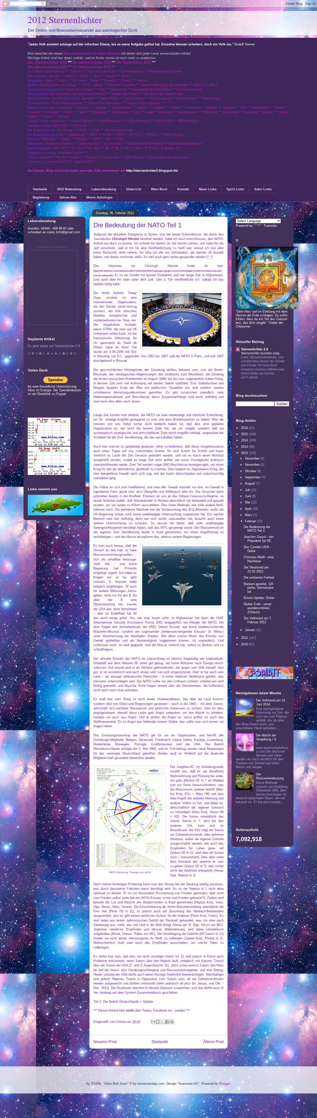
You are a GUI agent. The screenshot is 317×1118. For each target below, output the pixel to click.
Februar (251, 521)
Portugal (52, 112)
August (250, 483)
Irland (82, 112)
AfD (108, 139)
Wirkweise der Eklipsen (165, 71)
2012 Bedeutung (69, 189)
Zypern (268, 112)
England (158, 107)
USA (243, 107)
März (249, 515)
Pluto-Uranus (211, 98)
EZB (60, 134)
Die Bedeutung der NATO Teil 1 (257, 529)
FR (127, 148)
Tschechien (120, 112)
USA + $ (141, 148)
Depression (118, 89)
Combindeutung (132, 71)
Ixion (124, 76)
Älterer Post (213, 1042)
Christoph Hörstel (125, 239)
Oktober (251, 471)
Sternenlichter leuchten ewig (260, 353)
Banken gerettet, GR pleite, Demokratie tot (258, 587)
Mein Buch (159, 189)
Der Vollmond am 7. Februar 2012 (258, 620)
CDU (119, 139)
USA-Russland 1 (111, 121)
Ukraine (63, 116)
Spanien (101, 107)
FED (120, 134)
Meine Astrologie (99, 197)
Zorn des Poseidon (121, 85)
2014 (245, 440)
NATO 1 (135, 134)
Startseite (40, 189)
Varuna (110, 76)
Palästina (165, 112)
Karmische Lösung (189, 89)
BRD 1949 (210, 112)
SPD (96, 139)
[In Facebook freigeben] (167, 1021)
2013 (245, 447)
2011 (245, 638)
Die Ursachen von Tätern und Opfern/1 (78, 94)
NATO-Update (173, 134)
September (253, 477)
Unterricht (133, 189)
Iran (136, 112)
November (253, 464)
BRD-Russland (188, 121)
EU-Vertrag (65, 130)
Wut (102, 89)
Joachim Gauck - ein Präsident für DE (258, 539)
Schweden (98, 112)
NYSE (107, 134)
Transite (76, 71)
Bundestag (76, 134)
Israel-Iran (58, 121)
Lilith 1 (198, 85)
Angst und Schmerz (79, 89)
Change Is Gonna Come (102, 157)
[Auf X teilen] (162, 1021)
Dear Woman (134, 157)
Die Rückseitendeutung (270, 776)
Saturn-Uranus (160, 98)
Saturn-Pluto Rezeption (104, 103)
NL (117, 148)
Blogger (224, 1083)
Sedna (69, 76)
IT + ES (77, 148)
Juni (248, 496)
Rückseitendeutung (101, 71)
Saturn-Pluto (109, 98)
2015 (245, 434)
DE (107, 148)
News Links (207, 189)
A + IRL (93, 148)
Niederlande (260, 107)
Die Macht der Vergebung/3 (163, 94)
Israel (149, 112)
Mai (248, 502)
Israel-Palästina (82, 121)
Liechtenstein (187, 112)
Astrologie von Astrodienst (52, 246)
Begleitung (41, 197)
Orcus (84, 76)
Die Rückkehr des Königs (58, 85)
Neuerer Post (105, 1042)
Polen (68, 112)
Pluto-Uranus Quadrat (67, 103)
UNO (93, 134)
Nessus (142, 80)
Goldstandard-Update (183, 143)
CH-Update (230, 112)
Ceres (49, 80)
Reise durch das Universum (169, 157)
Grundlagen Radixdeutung (45, 71)
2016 (245, 428)
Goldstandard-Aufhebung (145, 143)
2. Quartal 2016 (82, 162)
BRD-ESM (60, 126)
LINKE (65, 139)
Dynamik (88, 98)
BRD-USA (165, 121)
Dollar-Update (88, 143)
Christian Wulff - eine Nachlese (259, 559)
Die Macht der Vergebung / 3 (266, 737)
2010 (245, 644)
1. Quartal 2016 (54, 162)
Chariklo (110, 80)
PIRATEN (48, 139)
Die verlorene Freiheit (259, 577)
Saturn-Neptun (134, 98)
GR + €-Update (163, 148)
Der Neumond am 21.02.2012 (256, 569)
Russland (251, 112)
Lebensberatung (103, 189)
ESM (95, 130)
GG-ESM (80, 126)
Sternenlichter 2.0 (254, 349)
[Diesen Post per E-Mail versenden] (153, 1021)
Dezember (253, 458)
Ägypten (228, 107)
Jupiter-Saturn (186, 98)
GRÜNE (81, 139)
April (248, 509)
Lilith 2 (213, 85)
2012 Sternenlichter (64, 19)
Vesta (63, 80)
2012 (245, 453)
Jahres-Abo (68, 197)
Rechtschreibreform (119, 130)
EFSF (82, 130)
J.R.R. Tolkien (92, 85)
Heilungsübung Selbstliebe (151, 89)
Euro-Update (113, 143)
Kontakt (183, 189)
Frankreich (192, 107)
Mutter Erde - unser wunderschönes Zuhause (257, 608)
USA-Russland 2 (140, 121)
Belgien (211, 107)
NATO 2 (152, 134)
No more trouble (67, 157)
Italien (279, 107)
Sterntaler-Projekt (70, 153)
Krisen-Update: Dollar (259, 598)
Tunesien (34, 112)
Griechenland (121, 107)
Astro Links (263, 189)
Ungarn (142, 107)
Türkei (47, 116)
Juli (248, 490)
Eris (97, 76)
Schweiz (83, 107)
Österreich (64, 107)
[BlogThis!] (157, 1021)
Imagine (45, 157)
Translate (270, 226)
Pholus (127, 80)
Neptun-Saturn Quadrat (143, 103)
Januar (250, 630)
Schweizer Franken (60, 143)
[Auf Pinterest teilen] (171, 1021)
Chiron (94, 80)
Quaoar (54, 76)
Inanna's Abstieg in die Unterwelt (164, 85)
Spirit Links (235, 189)
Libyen (175, 107)
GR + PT (59, 148)
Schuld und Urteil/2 (124, 94)
